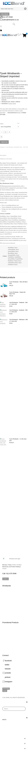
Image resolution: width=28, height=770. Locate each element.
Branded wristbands (8, 96)
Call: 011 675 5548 (9, 573)
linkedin (8, 669)
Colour (1, 123)
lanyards (15, 232)
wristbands (9, 232)
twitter (7, 665)
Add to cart (4, 142)
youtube (8, 673)
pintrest (7, 677)
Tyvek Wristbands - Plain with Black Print (18, 282)
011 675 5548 (7, 17)
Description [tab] (3, 155)
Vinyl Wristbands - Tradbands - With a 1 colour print (18, 303)
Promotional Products (10, 622)
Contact (4, 690)
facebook (8, 661)
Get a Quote (4, 14)
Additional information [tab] (6, 159)
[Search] (25, 9)
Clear (18, 123)
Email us (5, 578)
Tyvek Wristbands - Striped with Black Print (17, 292)
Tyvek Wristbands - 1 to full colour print (18, 439)
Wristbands (6, 586)
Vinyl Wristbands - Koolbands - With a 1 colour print (18, 310)
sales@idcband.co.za (10, 20)
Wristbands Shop (18, 147)
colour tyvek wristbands (8, 243)
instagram (8, 682)
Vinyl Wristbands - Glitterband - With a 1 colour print (18, 320)
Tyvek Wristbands (9, 147)
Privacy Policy (6, 688)
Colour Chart (12, 103)
